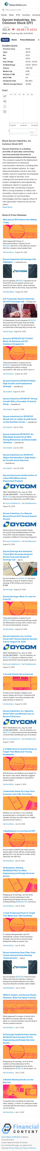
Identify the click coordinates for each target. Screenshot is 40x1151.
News (11, 15)
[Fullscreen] (5, 106)
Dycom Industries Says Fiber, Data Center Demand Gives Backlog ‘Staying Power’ (19, 955)
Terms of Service (29, 1148)
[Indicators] (5, 96)
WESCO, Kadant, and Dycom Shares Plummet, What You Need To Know (19, 996)
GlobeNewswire (30, 503)
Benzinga (9, 331)
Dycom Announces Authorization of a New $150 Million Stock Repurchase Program (20, 478)
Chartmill (9, 392)
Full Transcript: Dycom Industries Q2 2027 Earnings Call (19, 300)
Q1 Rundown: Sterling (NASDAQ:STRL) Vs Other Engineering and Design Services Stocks (18, 872)
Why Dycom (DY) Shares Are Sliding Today (20, 220)
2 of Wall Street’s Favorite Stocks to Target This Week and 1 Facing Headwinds (20, 752)
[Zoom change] (5, 101)
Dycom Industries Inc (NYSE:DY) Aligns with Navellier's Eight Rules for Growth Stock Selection (19, 459)
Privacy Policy (14, 1148)
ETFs (18, 15)
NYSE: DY (7, 497)
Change (26, 27)
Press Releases (27, 40)
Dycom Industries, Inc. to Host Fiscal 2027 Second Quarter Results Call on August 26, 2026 (20, 639)
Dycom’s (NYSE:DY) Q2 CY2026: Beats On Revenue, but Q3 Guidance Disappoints (18, 341)
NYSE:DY (7, 246)
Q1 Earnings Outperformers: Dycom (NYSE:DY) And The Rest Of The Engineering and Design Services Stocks (19, 1038)
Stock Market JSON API (10, 1137)
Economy (26, 15)
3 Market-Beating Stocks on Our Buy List (18, 1081)
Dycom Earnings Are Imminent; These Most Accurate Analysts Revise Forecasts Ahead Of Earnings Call (18, 555)
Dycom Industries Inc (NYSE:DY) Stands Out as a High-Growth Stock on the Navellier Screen (20, 419)
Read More (7, 207)
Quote (5, 40)
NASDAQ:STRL (22, 902)
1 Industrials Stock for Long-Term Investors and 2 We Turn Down (19, 792)
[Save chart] (5, 112)
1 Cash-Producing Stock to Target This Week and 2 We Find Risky (19, 914)
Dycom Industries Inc (12, 503)
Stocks (4, 15)
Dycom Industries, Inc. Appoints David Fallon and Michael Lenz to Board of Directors (18, 714)
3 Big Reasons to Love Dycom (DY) (19, 831)
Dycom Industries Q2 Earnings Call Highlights (19, 260)
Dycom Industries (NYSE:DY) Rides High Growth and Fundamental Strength (19, 383)
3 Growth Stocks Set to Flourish (18, 674)
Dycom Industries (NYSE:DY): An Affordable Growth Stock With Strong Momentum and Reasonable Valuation (20, 438)
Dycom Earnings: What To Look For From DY (19, 597)
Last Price (6, 27)
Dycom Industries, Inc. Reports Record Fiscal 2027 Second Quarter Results (20, 516)
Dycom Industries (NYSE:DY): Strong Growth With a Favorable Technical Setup (20, 401)
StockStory (10, 252)
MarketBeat (10, 292)
